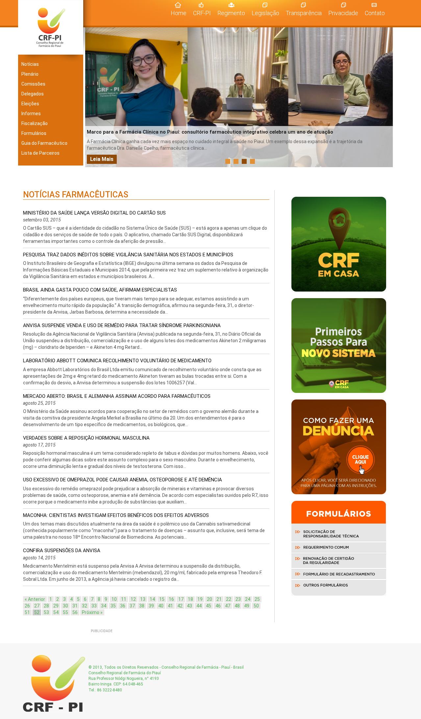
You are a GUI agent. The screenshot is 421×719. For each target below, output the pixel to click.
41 (170, 605)
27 (36, 605)
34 (103, 605)
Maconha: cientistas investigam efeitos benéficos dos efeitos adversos (116, 515)
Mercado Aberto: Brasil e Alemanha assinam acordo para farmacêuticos (116, 396)
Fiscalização (34, 123)
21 (219, 599)
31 (75, 605)
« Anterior (35, 599)
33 (94, 605)
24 (247, 599)
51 (27, 612)
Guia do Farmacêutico (44, 143)
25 (257, 599)
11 (123, 599)
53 (46, 612)
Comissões (33, 84)
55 (65, 612)
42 (180, 605)
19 (200, 599)
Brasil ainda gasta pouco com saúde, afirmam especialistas (100, 290)
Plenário (29, 74)
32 (84, 605)
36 (122, 605)
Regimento (231, 13)
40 (160, 605)
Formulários (33, 133)
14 (152, 599)
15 (161, 599)
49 (246, 605)
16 (171, 599)
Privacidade (343, 13)
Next (386, 97)
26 (27, 605)
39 (151, 605)
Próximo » (92, 612)
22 (228, 599)
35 (113, 605)
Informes (31, 113)
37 (132, 605)
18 (190, 599)
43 (189, 605)
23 (238, 599)
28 (46, 605)
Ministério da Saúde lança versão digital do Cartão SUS (94, 213)
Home (180, 12)
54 (56, 612)
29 (56, 605)
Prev (93, 97)
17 (181, 599)
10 (114, 599)
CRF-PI (202, 13)
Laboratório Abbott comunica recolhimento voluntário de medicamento (117, 361)
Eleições (30, 103)
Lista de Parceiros (40, 153)
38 (141, 605)
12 (133, 599)
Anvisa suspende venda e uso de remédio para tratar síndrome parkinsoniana (122, 325)
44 (199, 605)
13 (142, 599)
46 (218, 605)
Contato (375, 13)
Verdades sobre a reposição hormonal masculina (86, 438)
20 (209, 599)
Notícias (30, 64)
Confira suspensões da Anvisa (61, 550)
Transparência (304, 13)
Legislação (265, 13)
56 (75, 612)
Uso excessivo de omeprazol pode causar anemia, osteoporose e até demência (122, 480)
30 (65, 605)
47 (227, 605)
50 (256, 605)
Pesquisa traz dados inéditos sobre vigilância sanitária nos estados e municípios (128, 255)
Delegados (32, 93)
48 (237, 605)
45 (208, 605)
